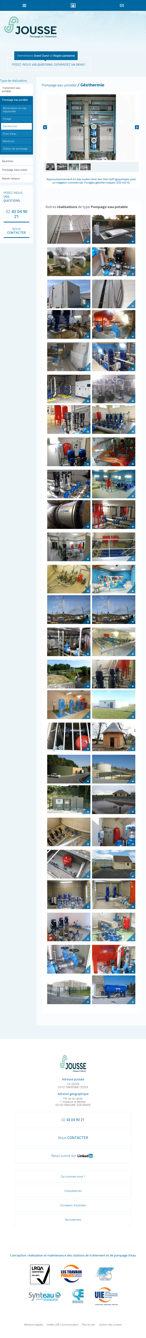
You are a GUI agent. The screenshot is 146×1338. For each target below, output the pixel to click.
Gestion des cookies (110, 1324)
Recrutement (73, 1219)
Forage (7, 118)
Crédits (50, 1324)
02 (16, 214)
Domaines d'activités (73, 1205)
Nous (73, 1138)
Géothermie (10, 126)
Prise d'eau (9, 133)
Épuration (7, 161)
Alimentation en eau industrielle (15, 110)
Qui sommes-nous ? (73, 1176)
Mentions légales (33, 1324)
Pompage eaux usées (14, 169)
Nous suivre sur (64, 1156)
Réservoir (8, 141)
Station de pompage (15, 148)
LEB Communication (66, 1324)
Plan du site (88, 1324)
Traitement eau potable (11, 89)
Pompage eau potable (15, 99)
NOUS (16, 231)
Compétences (73, 1191)
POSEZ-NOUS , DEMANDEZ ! (48, 64)
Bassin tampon (11, 178)
